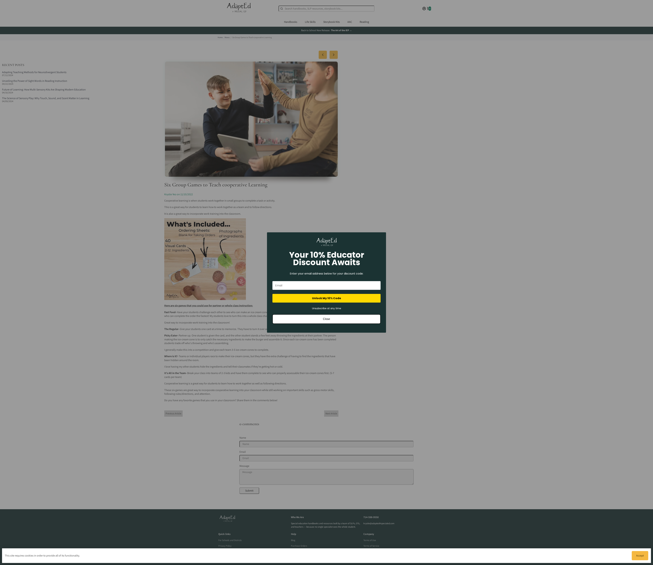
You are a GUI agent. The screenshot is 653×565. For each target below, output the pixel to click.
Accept (640, 555)
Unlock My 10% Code (326, 298)
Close (326, 319)
